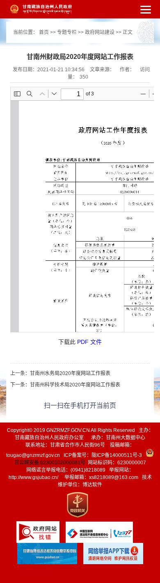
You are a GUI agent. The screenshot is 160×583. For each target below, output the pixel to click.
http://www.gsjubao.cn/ (33, 477)
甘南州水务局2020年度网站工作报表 (70, 373)
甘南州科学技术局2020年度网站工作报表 (75, 385)
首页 (44, 32)
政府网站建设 (99, 32)
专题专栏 (67, 32)
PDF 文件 (89, 342)
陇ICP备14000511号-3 (116, 455)
